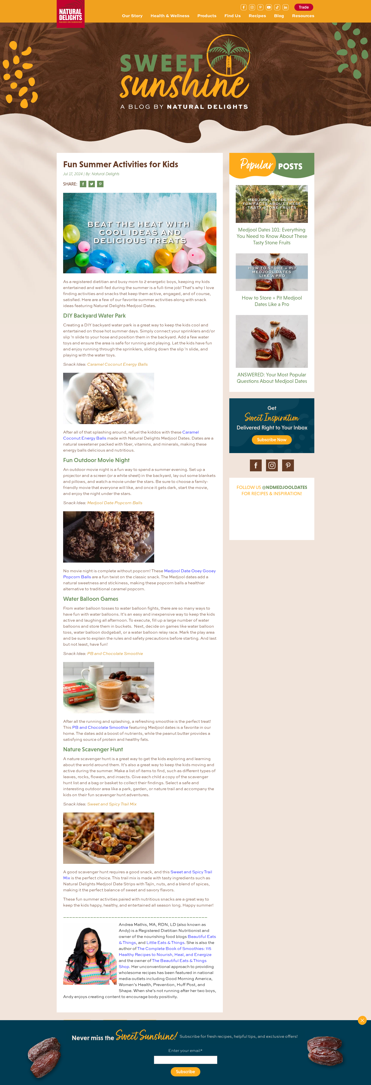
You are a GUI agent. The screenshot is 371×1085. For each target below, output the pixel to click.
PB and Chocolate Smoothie (115, 653)
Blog (279, 15)
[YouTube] (269, 7)
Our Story (132, 15)
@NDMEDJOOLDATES (284, 487)
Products (206, 15)
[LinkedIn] (286, 7)
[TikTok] (277, 7)
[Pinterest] (260, 7)
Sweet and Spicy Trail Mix (112, 804)
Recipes (257, 15)
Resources (303, 15)
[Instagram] (252, 7)
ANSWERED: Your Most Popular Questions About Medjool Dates (272, 378)
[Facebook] (244, 7)
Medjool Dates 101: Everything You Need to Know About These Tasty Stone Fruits (272, 236)
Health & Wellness (170, 15)
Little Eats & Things (165, 942)
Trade (304, 7)
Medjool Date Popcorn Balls (114, 502)
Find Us (232, 15)
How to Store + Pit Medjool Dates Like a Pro (272, 301)
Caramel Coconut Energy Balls (117, 364)
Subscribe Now (271, 439)
